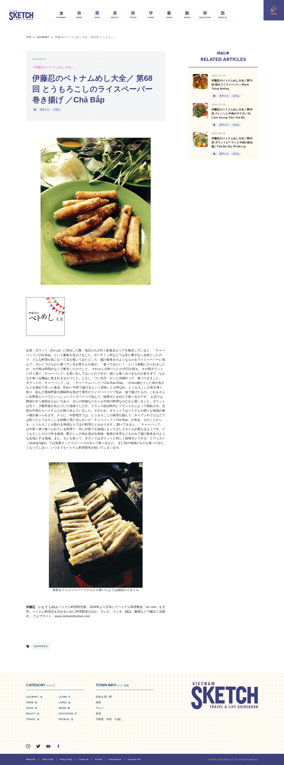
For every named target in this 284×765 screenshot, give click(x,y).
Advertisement (115, 759)
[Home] (21, 15)
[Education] (205, 14)
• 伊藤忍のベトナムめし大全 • (52, 67)
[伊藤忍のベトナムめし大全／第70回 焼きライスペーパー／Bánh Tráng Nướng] (200, 81)
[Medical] (223, 14)
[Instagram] (28, 746)
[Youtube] (48, 746)
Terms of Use (48, 759)
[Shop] (97, 14)
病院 (98, 702)
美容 (98, 713)
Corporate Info (134, 759)
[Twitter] (38, 746)
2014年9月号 (41, 646)
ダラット (44, 109)
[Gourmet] (61, 14)
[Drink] (79, 14)
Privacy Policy (66, 759)
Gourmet (43, 37)
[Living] (169, 14)
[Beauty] (115, 14)
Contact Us (83, 759)
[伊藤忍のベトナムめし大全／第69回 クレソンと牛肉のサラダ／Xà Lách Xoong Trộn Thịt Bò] (200, 110)
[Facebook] (58, 746)
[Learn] (151, 14)
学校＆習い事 (104, 696)
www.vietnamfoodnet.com (72, 616)
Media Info (31, 759)
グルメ (100, 707)
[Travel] (133, 14)
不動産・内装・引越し (109, 719)
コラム (56, 109)
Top (28, 37)
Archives (98, 759)
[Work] (187, 14)
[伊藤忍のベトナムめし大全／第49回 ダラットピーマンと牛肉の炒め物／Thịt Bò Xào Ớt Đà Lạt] (200, 139)
